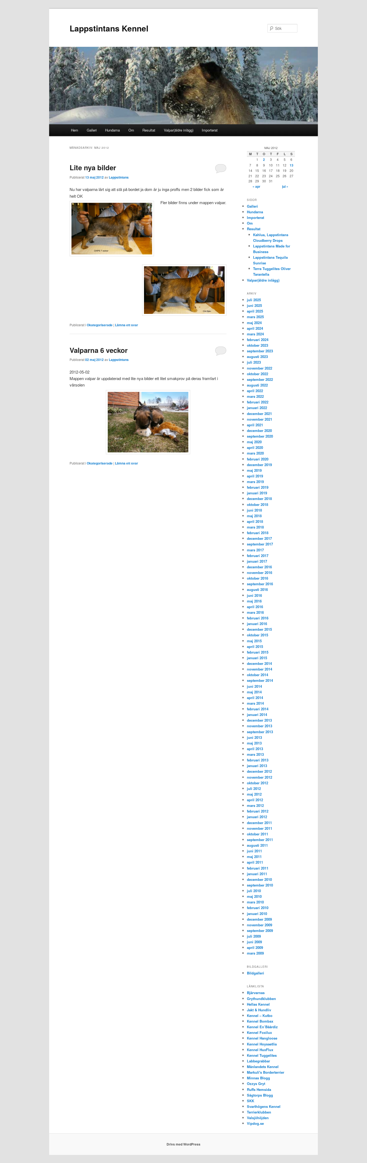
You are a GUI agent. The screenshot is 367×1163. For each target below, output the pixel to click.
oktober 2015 (257, 634)
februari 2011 (257, 868)
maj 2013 (254, 743)
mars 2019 (255, 481)
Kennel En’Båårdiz (262, 1026)
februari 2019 (257, 487)
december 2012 (259, 771)
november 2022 (259, 368)
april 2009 (255, 947)
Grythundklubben (261, 998)
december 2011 (259, 822)
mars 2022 (255, 396)
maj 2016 (254, 601)
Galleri (92, 130)
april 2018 (255, 521)
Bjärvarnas (256, 992)
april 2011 (255, 862)
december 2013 (259, 720)
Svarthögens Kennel (263, 1106)
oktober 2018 (257, 504)
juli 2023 (254, 362)
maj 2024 (254, 322)
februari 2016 (257, 617)
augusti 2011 (257, 845)
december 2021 (259, 413)
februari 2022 (257, 402)
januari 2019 (257, 492)
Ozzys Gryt (256, 1083)
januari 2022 (257, 407)
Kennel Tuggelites (262, 1055)
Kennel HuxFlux (260, 1049)
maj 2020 (254, 441)
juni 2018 (254, 510)
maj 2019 (254, 470)
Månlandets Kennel (263, 1066)
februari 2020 (257, 459)
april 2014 (255, 697)
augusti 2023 (257, 356)
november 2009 (259, 924)
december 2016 (259, 566)
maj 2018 (254, 515)
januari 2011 (257, 873)
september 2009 (260, 930)
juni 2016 (254, 595)
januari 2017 (257, 561)
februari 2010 (257, 907)
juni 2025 (254, 305)
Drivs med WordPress (183, 1144)
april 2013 (255, 748)
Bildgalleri (255, 973)
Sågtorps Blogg (260, 1095)
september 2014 (260, 680)
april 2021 (255, 424)
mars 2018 (255, 527)
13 (291, 165)
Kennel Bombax (260, 1021)
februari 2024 (257, 339)
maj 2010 (254, 896)
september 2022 (260, 379)
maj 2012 (254, 794)
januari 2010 (257, 913)
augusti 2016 (257, 589)
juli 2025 (254, 299)
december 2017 (259, 538)
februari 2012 (257, 811)
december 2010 (259, 879)
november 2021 (259, 419)
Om (131, 130)
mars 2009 (255, 953)
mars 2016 (255, 612)
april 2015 (255, 646)
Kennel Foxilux (259, 1032)
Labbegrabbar (258, 1060)
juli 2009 (254, 936)
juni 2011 (254, 850)
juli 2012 (254, 788)
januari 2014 (257, 714)
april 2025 (255, 311)
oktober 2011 (257, 833)
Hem (74, 130)
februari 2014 (257, 708)
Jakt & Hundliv (259, 1009)
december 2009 (259, 919)
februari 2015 (257, 652)
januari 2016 (257, 623)
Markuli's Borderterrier (265, 1072)
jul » (285, 186)
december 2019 (259, 464)
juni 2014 (254, 686)
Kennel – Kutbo (259, 1015)
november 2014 (259, 669)
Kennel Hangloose (262, 1038)
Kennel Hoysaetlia (262, 1044)
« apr (256, 186)
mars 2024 (255, 333)
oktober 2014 (257, 674)
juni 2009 (254, 941)
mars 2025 (255, 316)
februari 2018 (257, 532)
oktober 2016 (257, 578)
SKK (250, 1100)
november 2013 (259, 725)
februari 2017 (257, 555)
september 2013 (260, 731)
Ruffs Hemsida (259, 1089)
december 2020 (259, 430)
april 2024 (255, 328)
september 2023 (260, 350)
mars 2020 (255, 453)
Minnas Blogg (258, 1077)
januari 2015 (257, 657)
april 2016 (255, 606)
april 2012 (255, 799)
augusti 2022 (257, 385)
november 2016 (259, 572)
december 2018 (259, 498)
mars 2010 (255, 902)
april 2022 (255, 390)
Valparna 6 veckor (99, 350)
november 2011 (259, 828)
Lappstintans (119, 177)
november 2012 (259, 777)
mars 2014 (255, 703)
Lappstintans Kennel (109, 28)
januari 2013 (257, 765)
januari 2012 (257, 816)
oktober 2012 (257, 782)
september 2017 (260, 544)
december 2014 (259, 663)
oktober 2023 (257, 345)
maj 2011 (254, 856)
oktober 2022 (257, 373)
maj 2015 (254, 640)
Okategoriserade (100, 324)
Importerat (210, 130)
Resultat (148, 130)
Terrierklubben (259, 1112)
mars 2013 (255, 754)
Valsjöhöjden (258, 1117)
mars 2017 (255, 549)
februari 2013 (257, 760)
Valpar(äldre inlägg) (178, 130)
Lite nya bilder (93, 167)
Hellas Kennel (258, 1004)
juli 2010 (254, 890)
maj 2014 (254, 691)
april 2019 (255, 475)
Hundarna (112, 130)
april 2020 (255, 447)
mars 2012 (255, 805)
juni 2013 (254, 737)
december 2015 (259, 629)
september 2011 (260, 839)
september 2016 (260, 583)
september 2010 (260, 885)
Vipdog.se (255, 1123)
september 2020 (260, 436)
